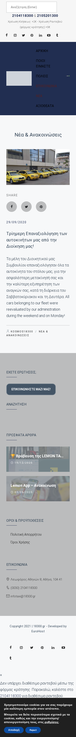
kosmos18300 (22, 331)
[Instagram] (15, 35)
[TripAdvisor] (57, 35)
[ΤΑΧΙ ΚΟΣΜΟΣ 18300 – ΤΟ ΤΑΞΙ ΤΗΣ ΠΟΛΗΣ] (19, 78)
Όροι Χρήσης (20, 542)
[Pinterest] (32, 35)
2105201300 (47, 15)
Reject (33, 730)
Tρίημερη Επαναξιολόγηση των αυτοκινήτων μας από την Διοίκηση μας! (36, 240)
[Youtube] (49, 35)
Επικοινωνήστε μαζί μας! (31, 389)
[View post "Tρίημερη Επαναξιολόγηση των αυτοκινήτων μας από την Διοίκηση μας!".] (38, 167)
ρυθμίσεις (51, 722)
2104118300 (22, 15)
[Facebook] (6, 35)
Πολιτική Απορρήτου (26, 534)
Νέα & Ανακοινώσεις (38, 135)
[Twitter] (23, 35)
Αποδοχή (13, 730)
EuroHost (38, 631)
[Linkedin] (40, 35)
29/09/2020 (16, 222)
